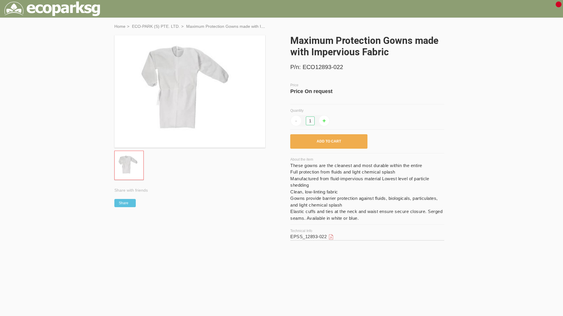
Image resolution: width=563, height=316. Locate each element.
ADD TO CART (329, 141)
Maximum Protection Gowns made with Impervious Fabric (239, 26)
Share (123, 203)
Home (120, 26)
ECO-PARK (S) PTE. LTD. (156, 26)
